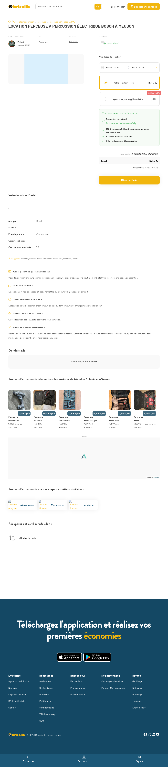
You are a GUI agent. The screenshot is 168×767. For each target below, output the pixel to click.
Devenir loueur (77, 694)
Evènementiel (139, 707)
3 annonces (73, 41)
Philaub (21, 42)
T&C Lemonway (47, 714)
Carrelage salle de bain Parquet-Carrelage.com (113, 684)
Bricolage (137, 694)
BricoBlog (44, 694)
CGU (41, 720)
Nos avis (12, 687)
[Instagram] (149, 734)
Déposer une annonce (145, 7)
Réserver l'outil (129, 180)
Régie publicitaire (17, 701)
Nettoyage (137, 687)
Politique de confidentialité (46, 704)
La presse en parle (17, 694)
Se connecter (118, 7)
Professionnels (77, 687)
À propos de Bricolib (18, 681)
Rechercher (28, 761)
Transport (137, 701)
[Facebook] (145, 734)
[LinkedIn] (153, 734)
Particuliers (76, 681)
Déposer (140, 761)
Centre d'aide (45, 687)
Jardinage (137, 681)
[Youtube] (158, 734)
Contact (12, 707)
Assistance (45, 681)
